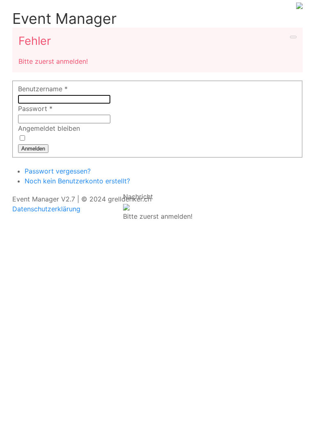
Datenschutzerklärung (46, 209)
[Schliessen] (126, 206)
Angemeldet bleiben (49, 128)
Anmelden (33, 149)
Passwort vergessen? (58, 171)
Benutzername (43, 89)
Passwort (35, 108)
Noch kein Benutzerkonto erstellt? (77, 181)
